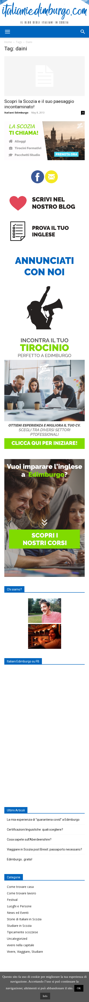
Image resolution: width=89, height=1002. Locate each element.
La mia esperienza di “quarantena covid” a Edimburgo (43, 819)
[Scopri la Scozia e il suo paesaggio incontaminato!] (44, 76)
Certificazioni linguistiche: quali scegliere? (35, 829)
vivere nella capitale (20, 945)
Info (45, 996)
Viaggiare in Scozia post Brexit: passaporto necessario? (44, 849)
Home (8, 42)
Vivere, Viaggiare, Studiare (25, 951)
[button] (7, 32)
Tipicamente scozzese (22, 932)
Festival (12, 900)
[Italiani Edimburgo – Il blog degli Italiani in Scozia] (44, 13)
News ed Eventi (18, 913)
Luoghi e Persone (19, 906)
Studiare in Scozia (19, 926)
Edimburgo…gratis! (19, 859)
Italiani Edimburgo (16, 112)
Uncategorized (17, 939)
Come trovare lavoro (21, 893)
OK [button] (79, 988)
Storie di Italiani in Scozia (24, 919)
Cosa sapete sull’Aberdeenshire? (29, 839)
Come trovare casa (20, 887)
